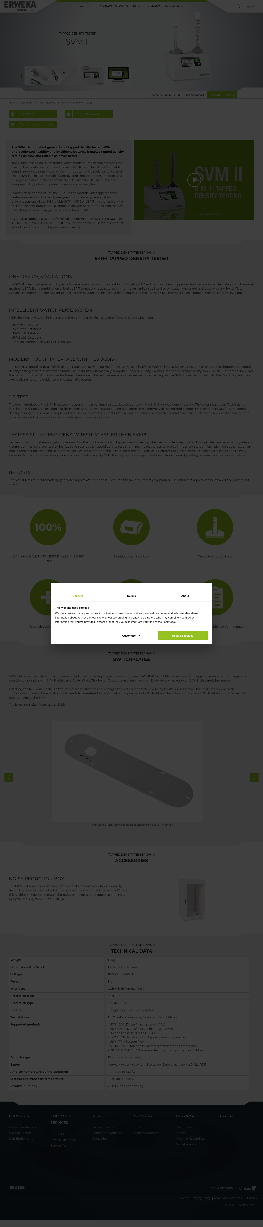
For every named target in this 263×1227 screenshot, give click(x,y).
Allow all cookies (182, 635)
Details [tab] (131, 595)
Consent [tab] (77, 595)
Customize (129, 635)
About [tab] (185, 595)
